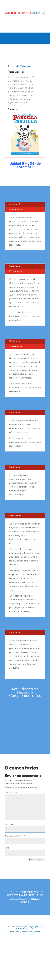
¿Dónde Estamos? (19, 103)
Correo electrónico (15, 836)
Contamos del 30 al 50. (21, 88)
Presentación (16, 210)
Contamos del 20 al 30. (21, 85)
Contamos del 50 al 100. (22, 92)
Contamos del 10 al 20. (21, 81)
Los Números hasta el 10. (22, 77)
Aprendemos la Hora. (20, 99)
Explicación (15, 204)
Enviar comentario (36, 860)
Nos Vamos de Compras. (22, 95)
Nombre (9, 824)
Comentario (11, 792)
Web (7, 848)
